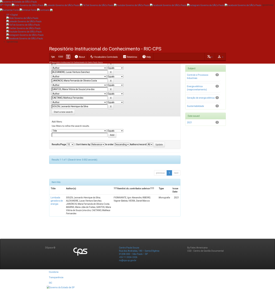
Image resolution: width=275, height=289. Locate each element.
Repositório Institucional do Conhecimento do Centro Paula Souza (77, 62)
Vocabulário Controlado (104, 57)
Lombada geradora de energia (57, 200)
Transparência (56, 277)
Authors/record (138, 144)
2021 (189, 122)
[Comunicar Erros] (51, 9)
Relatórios (130, 57)
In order (109, 144)
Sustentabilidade (195, 106)
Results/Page (59, 144)
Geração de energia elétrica (201, 98)
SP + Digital (5, 5)
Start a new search (63, 112)
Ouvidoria (53, 272)
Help (146, 57)
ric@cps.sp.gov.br (127, 260)
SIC (50, 283)
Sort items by (83, 144)
